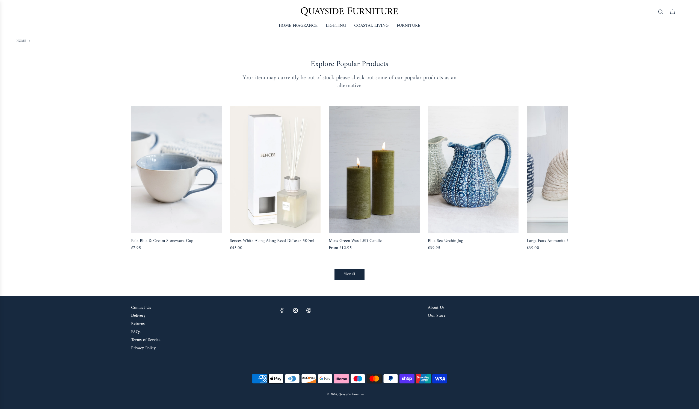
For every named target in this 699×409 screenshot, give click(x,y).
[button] (141, 179)
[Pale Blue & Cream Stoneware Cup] (176, 169)
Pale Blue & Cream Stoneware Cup (162, 241)
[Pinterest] (309, 310)
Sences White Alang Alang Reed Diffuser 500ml (272, 241)
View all (349, 274)
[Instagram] (295, 310)
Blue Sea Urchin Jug (445, 241)
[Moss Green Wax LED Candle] (374, 169)
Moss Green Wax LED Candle (355, 241)
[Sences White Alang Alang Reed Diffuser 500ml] (275, 169)
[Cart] (673, 12)
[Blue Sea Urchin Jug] (473, 169)
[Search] (660, 12)
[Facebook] (282, 310)
